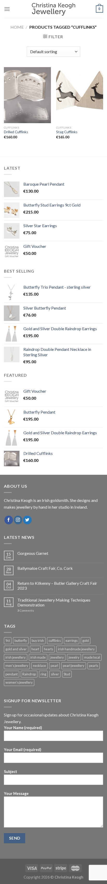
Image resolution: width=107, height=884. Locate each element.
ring (43, 674)
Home (17, 27)
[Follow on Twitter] (27, 520)
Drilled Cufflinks (16, 132)
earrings (71, 640)
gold (85, 640)
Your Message (16, 793)
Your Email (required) (22, 749)
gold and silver (16, 649)
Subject (10, 771)
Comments (25, 610)
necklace (39, 666)
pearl (54, 666)
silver (55, 674)
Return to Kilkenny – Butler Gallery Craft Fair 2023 (57, 585)
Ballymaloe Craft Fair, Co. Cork (45, 568)
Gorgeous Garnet (32, 553)
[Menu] (7, 9)
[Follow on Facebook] (8, 520)
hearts (48, 649)
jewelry (74, 657)
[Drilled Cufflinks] (27, 95)
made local (92, 657)
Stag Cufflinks (66, 132)
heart (35, 649)
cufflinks (55, 640)
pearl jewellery (73, 666)
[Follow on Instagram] (18, 520)
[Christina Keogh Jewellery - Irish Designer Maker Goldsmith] (53, 9)
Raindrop (29, 674)
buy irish (38, 640)
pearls (93, 666)
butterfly (21, 640)
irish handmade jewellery (76, 649)
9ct (7, 640)
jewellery (57, 657)
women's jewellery (19, 682)
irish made (38, 657)
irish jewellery (15, 657)
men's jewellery (16, 666)
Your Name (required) (23, 727)
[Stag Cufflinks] (79, 95)
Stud (67, 674)
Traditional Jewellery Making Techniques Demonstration (53, 602)
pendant (11, 674)
